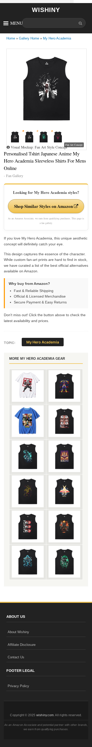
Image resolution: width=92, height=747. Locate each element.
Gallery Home (29, 38)
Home (10, 38)
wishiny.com (45, 715)
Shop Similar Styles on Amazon (44, 206)
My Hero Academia (57, 38)
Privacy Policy (18, 686)
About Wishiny (18, 632)
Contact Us (16, 657)
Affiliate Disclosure (22, 645)
